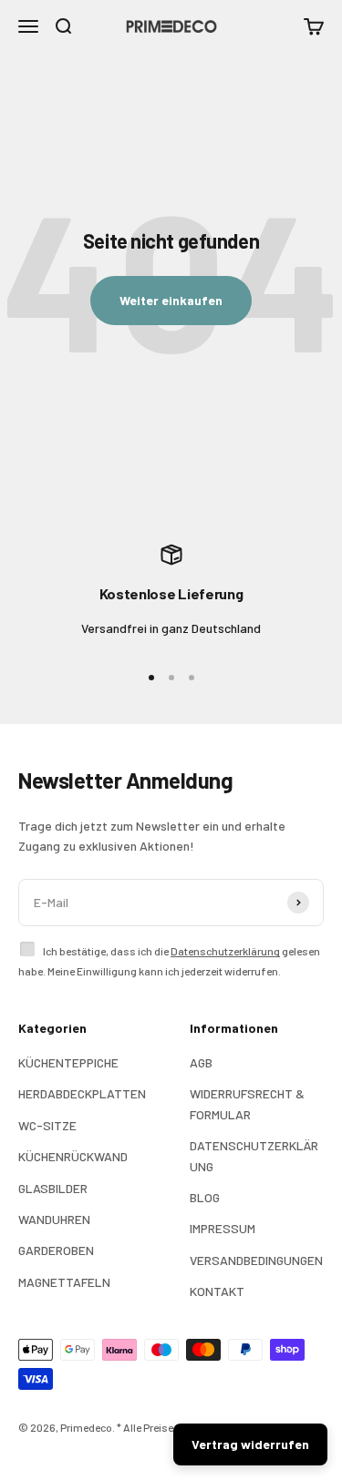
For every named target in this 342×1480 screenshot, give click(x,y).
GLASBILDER (53, 1188)
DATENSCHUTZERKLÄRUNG (254, 1155)
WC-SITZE (47, 1125)
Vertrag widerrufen (250, 1444)
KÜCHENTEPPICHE (68, 1062)
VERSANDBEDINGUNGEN (256, 1260)
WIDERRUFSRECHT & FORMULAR (247, 1103)
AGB (201, 1062)
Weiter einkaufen (171, 300)
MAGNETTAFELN (64, 1282)
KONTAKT (217, 1291)
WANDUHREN (54, 1219)
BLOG (205, 1197)
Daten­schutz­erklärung (225, 950)
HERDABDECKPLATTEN (82, 1093)
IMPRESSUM (222, 1228)
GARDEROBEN (56, 1250)
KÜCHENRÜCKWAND (73, 1156)
